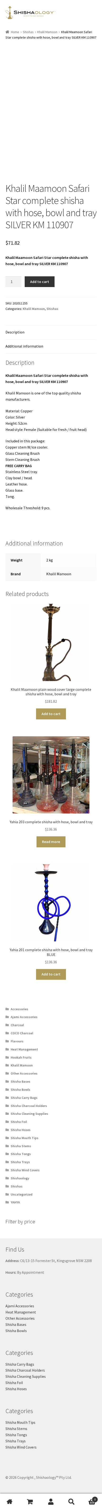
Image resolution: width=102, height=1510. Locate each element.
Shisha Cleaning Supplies (29, 1113)
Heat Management (24, 1049)
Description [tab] (14, 332)
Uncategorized (21, 1194)
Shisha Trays (20, 1162)
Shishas (28, 32)
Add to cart (39, 281)
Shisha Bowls (20, 1089)
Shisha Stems (21, 1146)
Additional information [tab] (24, 346)
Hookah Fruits (21, 1057)
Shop (30, 1502)
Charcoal (17, 1025)
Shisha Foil (19, 1122)
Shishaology (20, 1178)
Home (15, 32)
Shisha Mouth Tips (24, 1138)
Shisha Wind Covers (25, 1170)
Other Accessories (24, 1073)
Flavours (17, 1041)
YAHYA (15, 1202)
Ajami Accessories (24, 1017)
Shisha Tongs (21, 1154)
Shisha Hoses (21, 1130)
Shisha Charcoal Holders (29, 1106)
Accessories (19, 1009)
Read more (51, 841)
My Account (51, 1502)
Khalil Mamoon (47, 32)
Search (71, 1502)
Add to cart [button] (51, 713)
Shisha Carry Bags (24, 1098)
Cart (89, 1497)
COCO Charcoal (22, 1033)
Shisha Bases (20, 1081)
